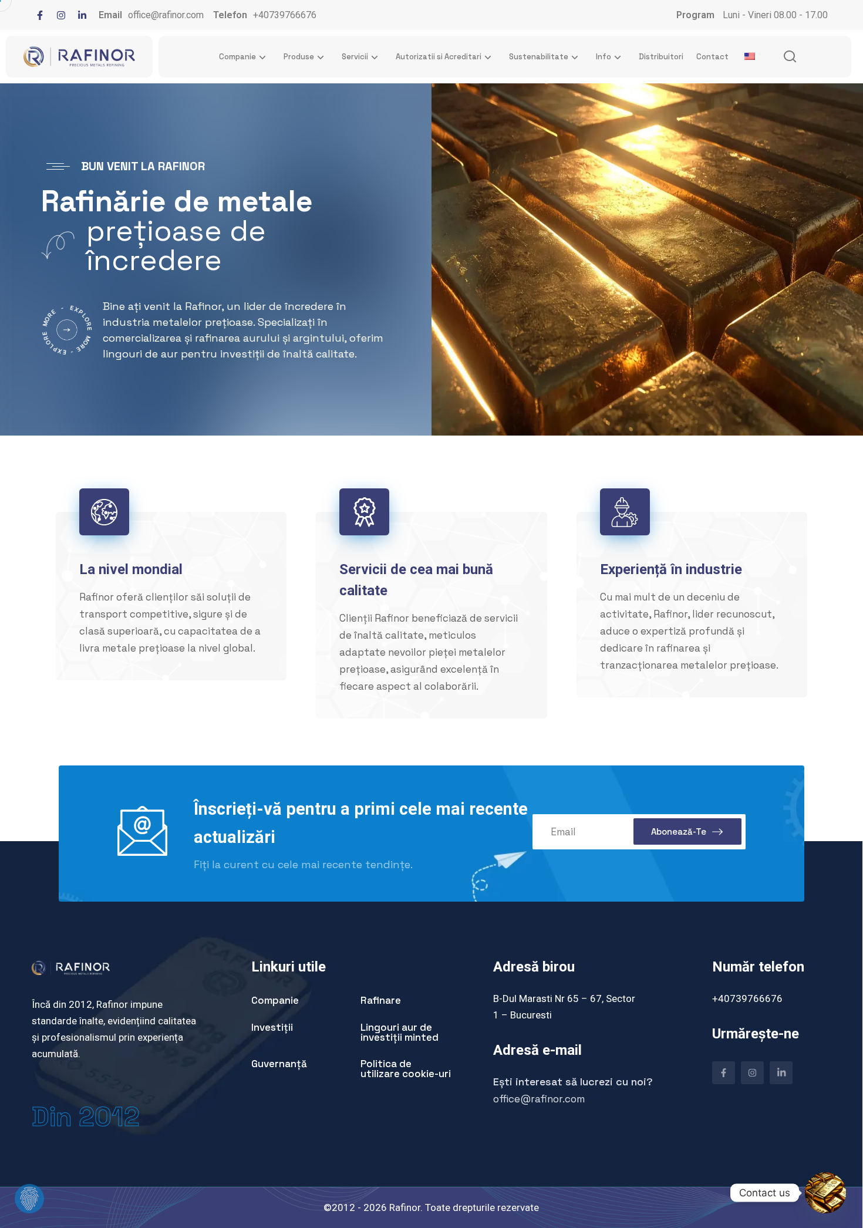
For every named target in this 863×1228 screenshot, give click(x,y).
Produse (299, 57)
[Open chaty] (825, 1192)
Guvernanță (279, 1063)
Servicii (355, 57)
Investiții (272, 1027)
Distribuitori (661, 57)
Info (603, 57)
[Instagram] (61, 15)
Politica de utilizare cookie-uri (405, 1068)
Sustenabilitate (538, 57)
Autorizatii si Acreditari (438, 57)
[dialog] (20, 1207)
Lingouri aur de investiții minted (399, 1032)
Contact (712, 57)
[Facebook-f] (40, 15)
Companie (237, 57)
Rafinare (380, 1000)
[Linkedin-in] (82, 15)
